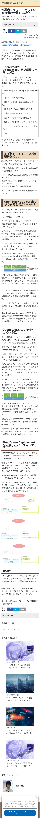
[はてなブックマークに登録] (18, 30)
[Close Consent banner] (36, 797)
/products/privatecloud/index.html (16, 45)
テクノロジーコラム (12, 629)
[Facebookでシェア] (11, 30)
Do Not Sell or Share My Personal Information (20, 813)
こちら (16, 806)
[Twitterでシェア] (4, 30)
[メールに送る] (24, 30)
